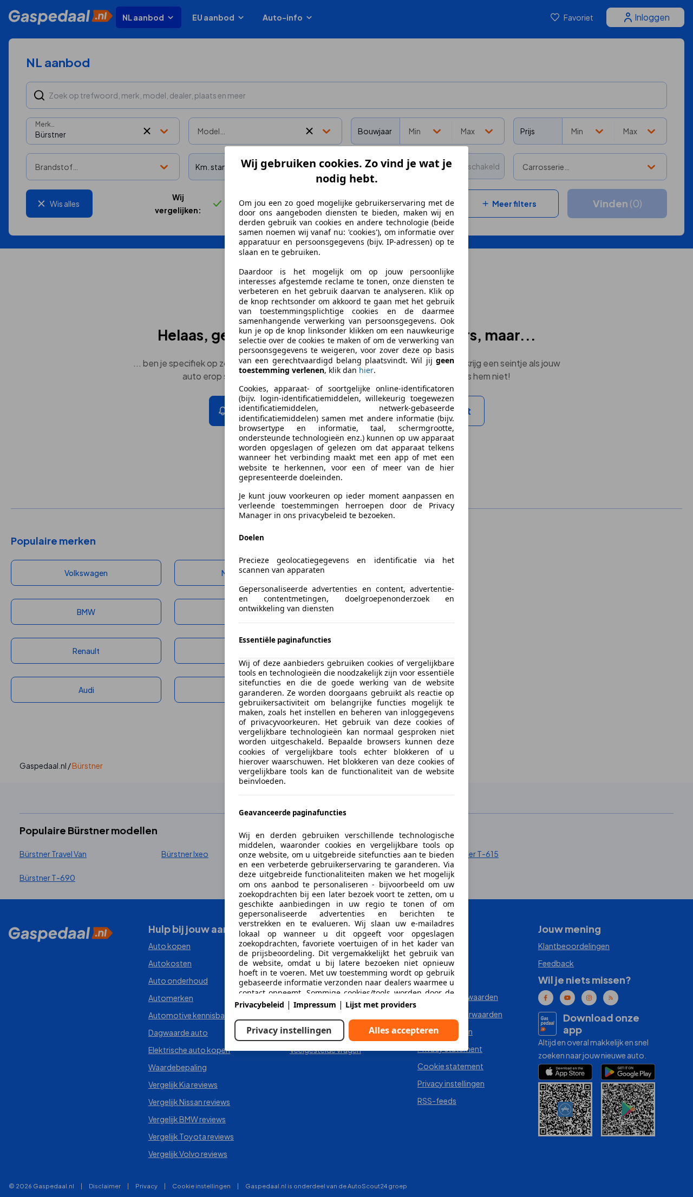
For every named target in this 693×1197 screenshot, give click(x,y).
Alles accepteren (404, 1030)
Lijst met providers (380, 1004)
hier (366, 370)
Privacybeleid (259, 1004)
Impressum (314, 1004)
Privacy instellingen (289, 1030)
